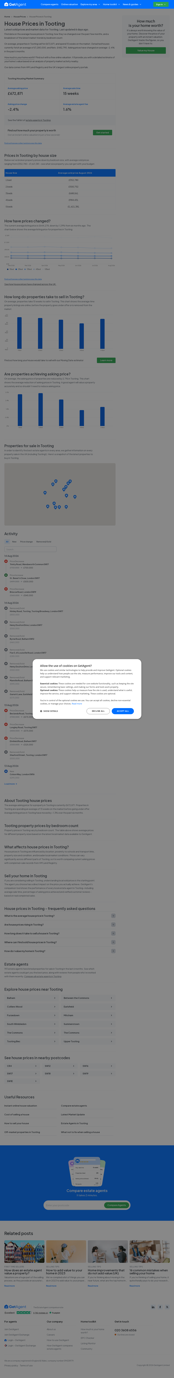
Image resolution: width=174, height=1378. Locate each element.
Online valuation (69, 4)
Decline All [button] (98, 711)
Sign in (159, 4)
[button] (49, 711)
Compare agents (49, 4)
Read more (77, 703)
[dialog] (87, 689)
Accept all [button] (123, 711)
